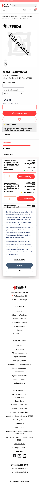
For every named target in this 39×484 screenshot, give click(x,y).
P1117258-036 (30, 160)
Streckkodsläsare (19, 319)
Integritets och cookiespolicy (19, 364)
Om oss (19, 345)
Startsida (5, 17)
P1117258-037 (30, 183)
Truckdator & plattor (19, 322)
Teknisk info (8, 154)
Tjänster (19, 330)
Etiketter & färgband (19, 315)
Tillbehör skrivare (26, 17)
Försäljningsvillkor (19, 360)
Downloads (19, 372)
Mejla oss (20, 397)
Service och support (19, 368)
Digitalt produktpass (19, 375)
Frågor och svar (19, 379)
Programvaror (19, 326)
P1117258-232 (30, 205)
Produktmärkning (19, 334)
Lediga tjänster (19, 383)
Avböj (19, 271)
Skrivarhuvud (6, 19)
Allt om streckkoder (19, 353)
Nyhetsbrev (19, 349)
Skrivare (14, 17)
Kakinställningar (19, 259)
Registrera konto (19, 357)
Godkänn (19, 265)
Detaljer (6, 148)
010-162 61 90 (8, 1)
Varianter (7, 142)
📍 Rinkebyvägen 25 (19, 296)
